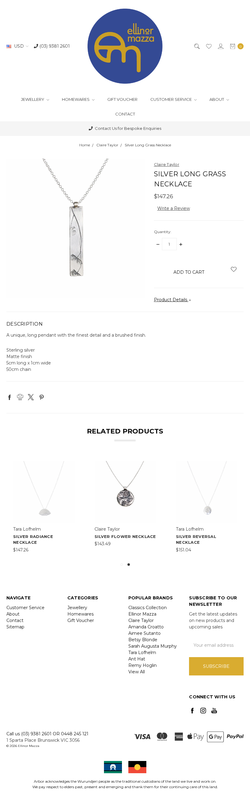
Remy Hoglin (142, 665)
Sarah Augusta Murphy (152, 646)
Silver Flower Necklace (125, 536)
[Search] (196, 46)
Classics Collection (147, 607)
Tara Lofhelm (142, 652)
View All (136, 672)
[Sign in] (220, 46)
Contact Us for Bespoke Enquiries (127, 128)
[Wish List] (208, 46)
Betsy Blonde (142, 639)
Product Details (171, 299)
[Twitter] (31, 397)
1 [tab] (121, 564)
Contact (125, 114)
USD (19, 46)
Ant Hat (136, 659)
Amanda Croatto (146, 627)
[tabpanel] (207, 507)
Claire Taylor (141, 620)
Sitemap (15, 627)
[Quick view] (71, 465)
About (217, 99)
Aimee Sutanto (144, 633)
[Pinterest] (41, 397)
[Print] (20, 397)
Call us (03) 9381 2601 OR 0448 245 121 (47, 734)
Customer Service (171, 99)
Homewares (76, 99)
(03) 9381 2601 (54, 46)
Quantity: (162, 231)
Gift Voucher (122, 99)
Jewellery (33, 99)
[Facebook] (9, 397)
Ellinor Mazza (142, 614)
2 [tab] (128, 564)
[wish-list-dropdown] (234, 269)
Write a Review (173, 208)
